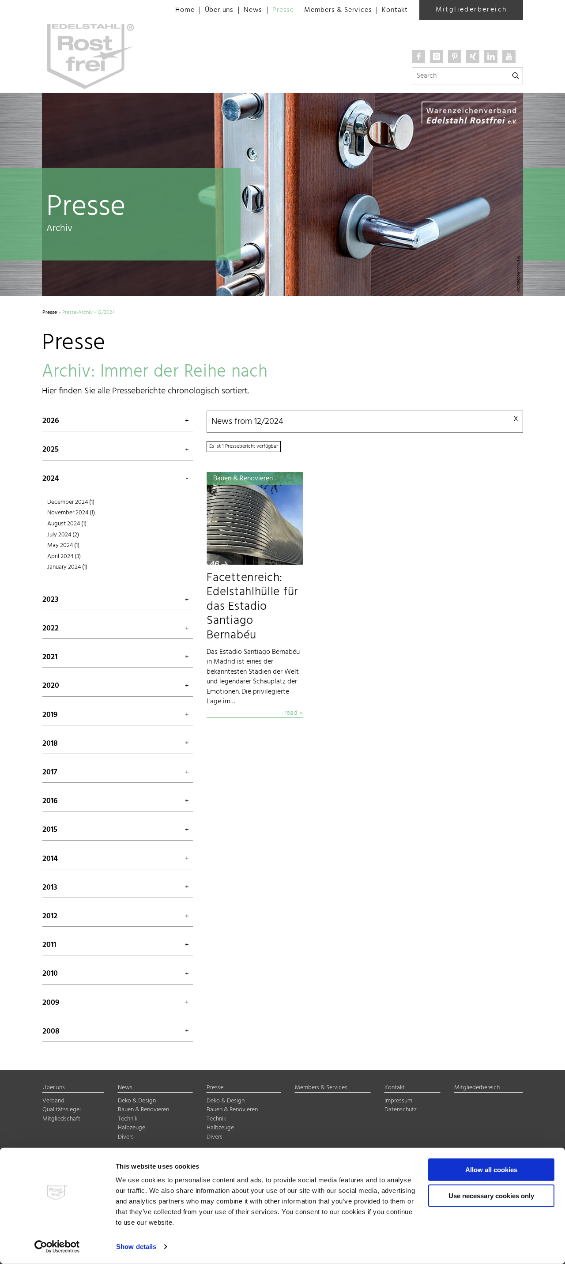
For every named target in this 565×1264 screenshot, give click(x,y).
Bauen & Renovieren (143, 1109)
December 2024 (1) (70, 502)
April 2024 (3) (64, 556)
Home (184, 10)
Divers (126, 1137)
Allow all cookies (491, 1169)
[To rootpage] (99, 9)
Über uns (219, 10)
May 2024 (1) (63, 545)
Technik (127, 1119)
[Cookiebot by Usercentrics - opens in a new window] (57, 1246)
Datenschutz (400, 1109)
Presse (283, 10)
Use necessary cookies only (491, 1195)
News (253, 10)
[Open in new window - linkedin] (490, 56)
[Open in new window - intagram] (436, 56)
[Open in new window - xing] (472, 56)
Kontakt (395, 10)
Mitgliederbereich (471, 9)
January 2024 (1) (67, 567)
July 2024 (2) (63, 535)
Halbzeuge (131, 1127)
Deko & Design (137, 1101)
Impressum (398, 1101)
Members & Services (338, 10)
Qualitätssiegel (61, 1109)
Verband (53, 1101)
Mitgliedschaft (61, 1119)
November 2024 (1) (71, 513)
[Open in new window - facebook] (418, 56)
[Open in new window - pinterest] (454, 56)
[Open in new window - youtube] (509, 56)
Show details (136, 1246)
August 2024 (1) (67, 524)
